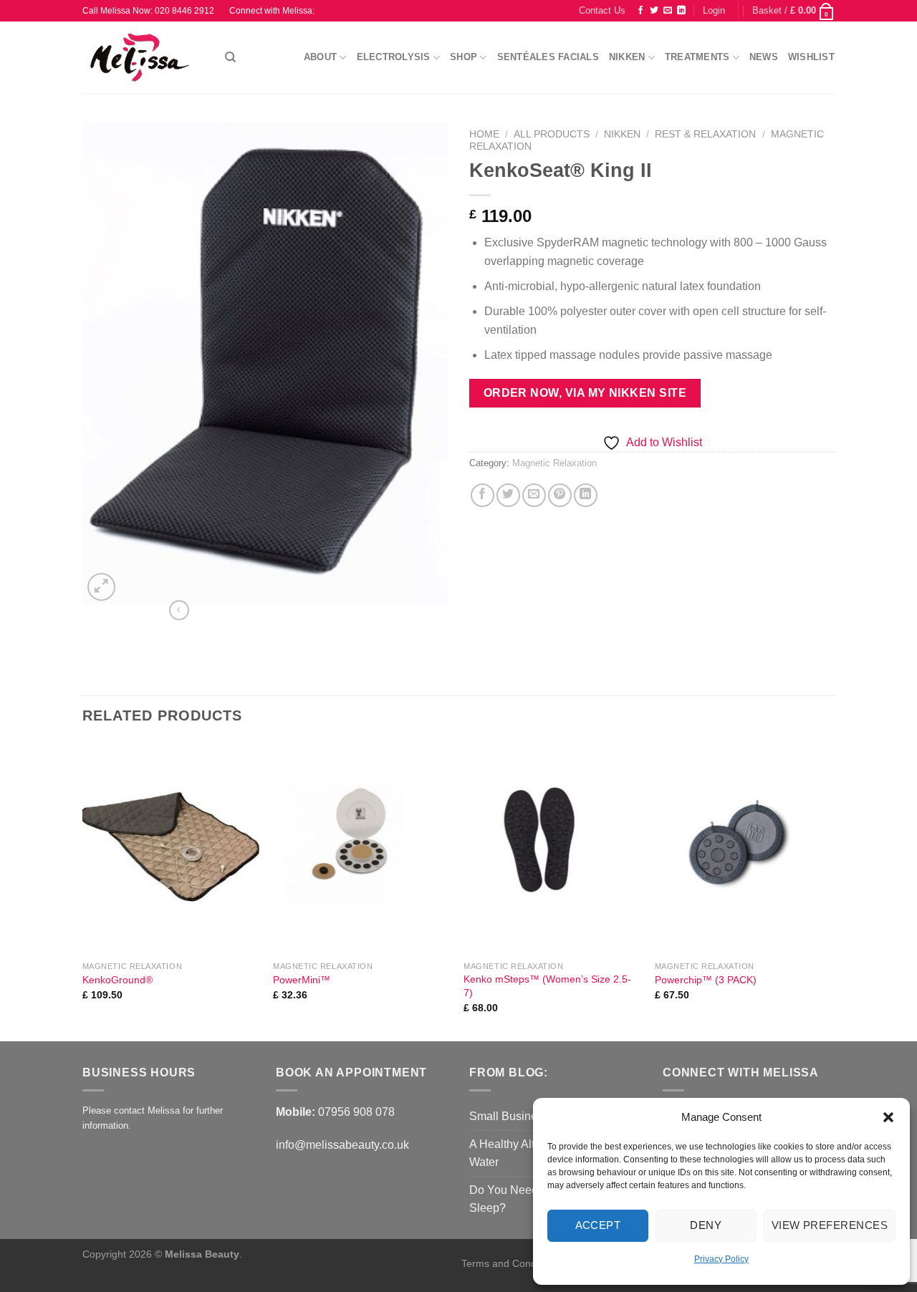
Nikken (627, 57)
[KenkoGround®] (170, 848)
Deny (705, 1225)
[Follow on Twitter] (654, 11)
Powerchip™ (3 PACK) (706, 979)
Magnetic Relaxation (554, 463)
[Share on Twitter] (508, 495)
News (763, 57)
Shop (463, 57)
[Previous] (83, 890)
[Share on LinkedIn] (585, 495)
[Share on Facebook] (482, 495)
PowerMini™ (301, 979)
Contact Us (602, 10)
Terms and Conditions (512, 1263)
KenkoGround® (117, 979)
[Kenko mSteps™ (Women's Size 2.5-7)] (552, 848)
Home (484, 134)
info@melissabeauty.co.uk (342, 1145)
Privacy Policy (721, 1259)
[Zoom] (101, 587)
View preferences (830, 1225)
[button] (888, 1117)
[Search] (230, 57)
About (320, 57)
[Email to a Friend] (534, 495)
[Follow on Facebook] (640, 11)
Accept (598, 1225)
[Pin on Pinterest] (560, 495)
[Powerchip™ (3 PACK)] (743, 848)
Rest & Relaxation (705, 134)
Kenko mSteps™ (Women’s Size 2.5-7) (547, 985)
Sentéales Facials (548, 57)
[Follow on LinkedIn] (681, 11)
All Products (552, 134)
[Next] (830, 890)
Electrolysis (394, 57)
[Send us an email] (667, 11)
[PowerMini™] (361, 848)
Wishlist (811, 57)
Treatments (697, 57)
